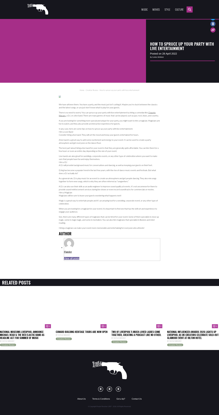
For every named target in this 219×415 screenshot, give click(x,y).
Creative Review (92, 90)
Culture (179, 9)
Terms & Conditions (101, 399)
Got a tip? (120, 399)
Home (82, 90)
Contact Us (137, 399)
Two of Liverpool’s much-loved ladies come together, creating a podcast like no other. (136, 333)
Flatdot (68, 252)
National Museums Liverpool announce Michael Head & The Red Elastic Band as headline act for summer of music (22, 335)
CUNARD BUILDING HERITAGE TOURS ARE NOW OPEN (81, 332)
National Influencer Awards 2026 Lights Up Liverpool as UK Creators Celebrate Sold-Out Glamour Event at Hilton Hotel (193, 335)
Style (167, 9)
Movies (156, 9)
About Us (81, 399)
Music (144, 9)
